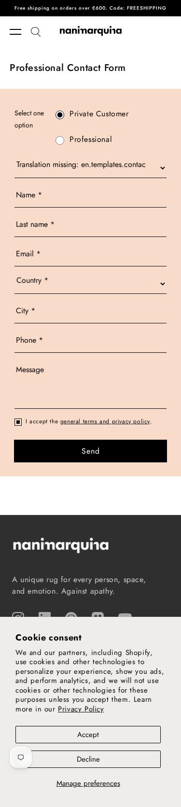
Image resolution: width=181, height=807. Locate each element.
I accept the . (89, 421)
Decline (88, 759)
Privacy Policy (81, 709)
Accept (88, 734)
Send (91, 451)
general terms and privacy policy (105, 421)
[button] (20, 31)
